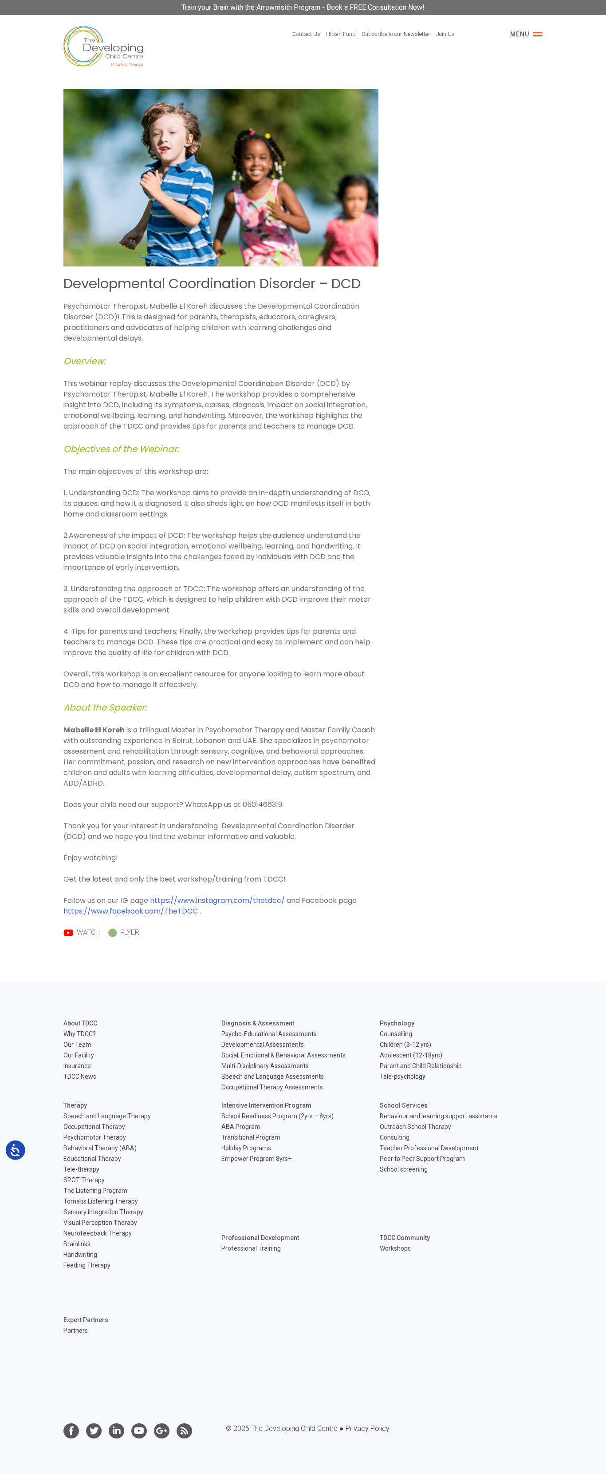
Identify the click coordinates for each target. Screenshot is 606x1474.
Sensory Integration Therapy (103, 1212)
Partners (75, 1330)
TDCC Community (405, 1237)
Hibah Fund (341, 34)
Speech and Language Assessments (272, 1076)
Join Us (445, 34)
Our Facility (78, 1055)
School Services (404, 1105)
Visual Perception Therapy (100, 1222)
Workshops (395, 1248)
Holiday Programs (246, 1148)
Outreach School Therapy (415, 1126)
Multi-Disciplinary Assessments (265, 1065)
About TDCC (80, 1023)
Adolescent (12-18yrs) (411, 1055)
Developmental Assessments (262, 1044)
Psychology (397, 1023)
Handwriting (80, 1254)
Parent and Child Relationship (421, 1065)
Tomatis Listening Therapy (100, 1201)
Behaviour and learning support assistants (438, 1116)
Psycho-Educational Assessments (269, 1033)
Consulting (394, 1137)
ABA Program (240, 1126)
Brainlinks (77, 1244)
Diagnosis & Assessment (257, 1023)
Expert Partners (85, 1319)
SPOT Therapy (84, 1180)
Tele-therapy (81, 1169)
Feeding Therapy (86, 1265)
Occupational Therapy (94, 1126)
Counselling (396, 1033)
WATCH (87, 932)
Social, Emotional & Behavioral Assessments (283, 1055)
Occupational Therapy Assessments (272, 1087)
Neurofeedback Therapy (97, 1233)
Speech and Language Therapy (107, 1116)
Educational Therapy (92, 1158)
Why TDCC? (79, 1033)
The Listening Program (95, 1190)
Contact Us (306, 34)
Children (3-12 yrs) (405, 1044)
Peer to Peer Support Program (422, 1158)
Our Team (77, 1044)
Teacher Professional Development (429, 1148)
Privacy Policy (368, 1428)
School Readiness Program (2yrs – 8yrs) (277, 1116)
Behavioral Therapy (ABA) (100, 1148)
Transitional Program (250, 1137)
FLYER (128, 932)
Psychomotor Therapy (94, 1137)
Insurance (77, 1065)
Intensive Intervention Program (266, 1105)
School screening (404, 1169)
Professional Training (251, 1248)
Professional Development (260, 1237)
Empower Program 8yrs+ (256, 1158)
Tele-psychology (402, 1076)
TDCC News (79, 1076)
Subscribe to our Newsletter (396, 34)
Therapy (75, 1105)
